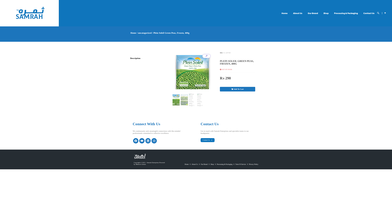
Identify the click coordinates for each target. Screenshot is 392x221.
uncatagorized (145, 33)
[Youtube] (142, 140)
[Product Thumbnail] (206, 56)
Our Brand (313, 13)
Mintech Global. (141, 164)
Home (285, 13)
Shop (326, 13)
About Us (297, 13)
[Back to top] (384, 213)
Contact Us (368, 13)
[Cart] (385, 13)
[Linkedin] (148, 140)
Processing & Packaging (346, 13)
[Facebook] (135, 140)
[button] (378, 13)
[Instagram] (154, 140)
